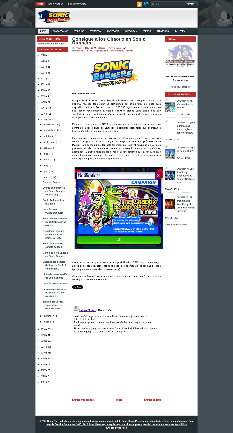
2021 (43, 84)
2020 (43, 90)
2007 (43, 370)
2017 (43, 107)
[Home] (52, 22)
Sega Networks (101, 51)
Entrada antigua (152, 399)
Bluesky (180, 31)
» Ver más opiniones (176, 224)
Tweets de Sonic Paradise (50, 43)
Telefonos (128, 51)
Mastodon (163, 31)
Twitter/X (95, 31)
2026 (43, 55)
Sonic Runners (116, 51)
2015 (43, 119)
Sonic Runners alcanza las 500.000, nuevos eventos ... (55, 222)
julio (46, 153)
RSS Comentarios (77, 4)
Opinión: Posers (51, 182)
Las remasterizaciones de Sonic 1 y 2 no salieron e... (55, 292)
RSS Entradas (55, 4)
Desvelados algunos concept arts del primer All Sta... (53, 234)
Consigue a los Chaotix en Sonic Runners (55, 254)
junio (46, 159)
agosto (47, 147)
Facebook (113, 31)
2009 (43, 358)
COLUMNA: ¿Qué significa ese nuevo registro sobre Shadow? (186, 127)
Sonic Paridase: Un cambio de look (53, 245)
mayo (46, 165)
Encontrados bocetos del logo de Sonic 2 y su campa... (54, 265)
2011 (43, 346)
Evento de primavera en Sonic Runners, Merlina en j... (54, 191)
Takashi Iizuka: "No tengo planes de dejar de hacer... (53, 305)
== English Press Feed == (116, 427)
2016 (43, 113)
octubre (47, 136)
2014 (43, 329)
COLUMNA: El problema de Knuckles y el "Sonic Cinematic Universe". (186, 204)
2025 (43, 60)
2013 (43, 335)
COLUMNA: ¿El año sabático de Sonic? (185, 104)
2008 (43, 364)
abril (46, 171)
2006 (43, 376)
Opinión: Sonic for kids (55, 283)
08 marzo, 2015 (82, 48)
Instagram (131, 31)
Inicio (40, 4)
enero (46, 321)
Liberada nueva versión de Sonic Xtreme (55, 276)
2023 (43, 72)
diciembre (49, 124)
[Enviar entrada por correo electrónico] (124, 48)
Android (85, 51)
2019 (43, 96)
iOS (91, 51)
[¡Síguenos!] (146, 6)
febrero (47, 315)
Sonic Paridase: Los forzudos (53, 202)
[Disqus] (116, 347)
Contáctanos (60, 31)
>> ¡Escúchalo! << (180, 86)
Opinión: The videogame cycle (53, 211)
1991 (43, 382)
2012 (43, 340)
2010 (43, 352)
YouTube (79, 31)
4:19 (91, 48)
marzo (47, 177)
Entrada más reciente (83, 399)
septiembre (49, 142)
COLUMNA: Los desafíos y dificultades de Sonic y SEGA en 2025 (186, 175)
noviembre (49, 130)
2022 (43, 78)
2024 (43, 66)
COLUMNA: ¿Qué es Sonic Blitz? (186, 149)
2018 (43, 101)
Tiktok (147, 31)
